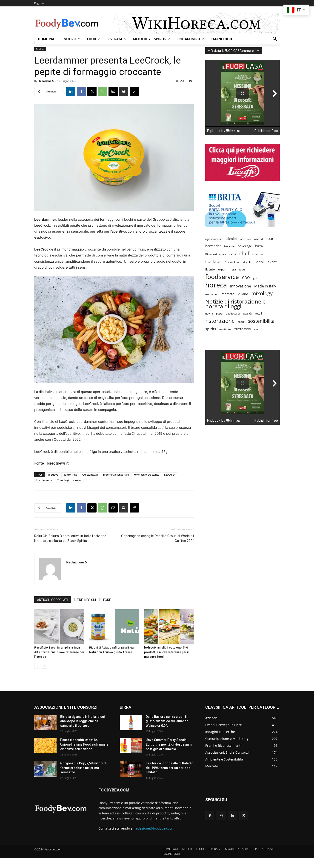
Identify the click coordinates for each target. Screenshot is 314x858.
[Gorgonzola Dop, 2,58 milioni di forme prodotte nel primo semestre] (45, 769)
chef (244, 253)
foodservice (222, 276)
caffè (232, 254)
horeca (216, 285)
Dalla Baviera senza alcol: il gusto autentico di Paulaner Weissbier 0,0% (167, 721)
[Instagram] (221, 815)
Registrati (39, 3)
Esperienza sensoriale (116, 474)
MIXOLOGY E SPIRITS (149, 39)
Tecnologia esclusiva (69, 480)
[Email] (113, 91)
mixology (262, 293)
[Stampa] (123, 91)
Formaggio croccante (146, 474)
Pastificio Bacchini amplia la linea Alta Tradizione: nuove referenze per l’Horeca (59, 652)
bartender (213, 246)
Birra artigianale (215, 254)
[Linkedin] (70, 91)
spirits (210, 328)
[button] (274, 39)
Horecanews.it (57, 463)
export (222, 269)
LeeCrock (169, 474)
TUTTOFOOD (242, 329)
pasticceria (233, 313)
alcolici (231, 238)
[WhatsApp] (102, 91)
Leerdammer (44, 480)
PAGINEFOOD (221, 39)
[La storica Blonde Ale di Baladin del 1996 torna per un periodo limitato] (131, 769)
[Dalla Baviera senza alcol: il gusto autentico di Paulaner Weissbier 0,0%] (131, 722)
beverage (245, 246)
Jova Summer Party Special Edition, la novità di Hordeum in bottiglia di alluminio (169, 744)
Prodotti (40, 49)
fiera (233, 269)
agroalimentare (214, 239)
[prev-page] (37, 666)
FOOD (91, 39)
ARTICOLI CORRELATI (52, 600)
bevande (229, 246)
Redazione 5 (46, 81)
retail (258, 313)
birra (259, 246)
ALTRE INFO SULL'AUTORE (92, 600)
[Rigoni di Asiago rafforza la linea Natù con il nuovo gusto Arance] (114, 626)
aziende (259, 239)
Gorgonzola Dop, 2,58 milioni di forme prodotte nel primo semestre (83, 767)
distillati (248, 262)
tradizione (225, 329)
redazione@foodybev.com (154, 828)
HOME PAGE (47, 39)
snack (241, 321)
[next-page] (44, 666)
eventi (272, 261)
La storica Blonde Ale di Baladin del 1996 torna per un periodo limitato (169, 767)
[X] (92, 91)
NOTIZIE (70, 39)
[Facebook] (81, 91)
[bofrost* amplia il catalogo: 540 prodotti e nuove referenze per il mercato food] (169, 626)
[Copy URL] (134, 91)
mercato (228, 294)
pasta (219, 313)
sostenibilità (261, 320)
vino (257, 329)
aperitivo (53, 474)
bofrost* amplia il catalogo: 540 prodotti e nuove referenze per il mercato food (166, 652)
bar (271, 238)
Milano (242, 294)
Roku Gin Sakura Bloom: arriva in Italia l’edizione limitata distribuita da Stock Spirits (70, 538)
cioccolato (258, 254)
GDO (246, 277)
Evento (210, 269)
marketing (211, 294)
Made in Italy (265, 286)
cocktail (213, 261)
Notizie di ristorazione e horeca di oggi (235, 304)
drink (260, 261)
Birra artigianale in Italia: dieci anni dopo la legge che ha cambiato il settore (82, 721)
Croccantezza (90, 474)
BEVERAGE (114, 39)
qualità (247, 313)
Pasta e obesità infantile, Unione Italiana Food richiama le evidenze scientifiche (84, 744)
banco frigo (70, 474)
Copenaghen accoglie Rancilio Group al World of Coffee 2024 (157, 538)
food (242, 269)
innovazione (240, 286)
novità (209, 313)
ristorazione (220, 320)
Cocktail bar (232, 262)
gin (255, 278)
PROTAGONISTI (188, 39)
